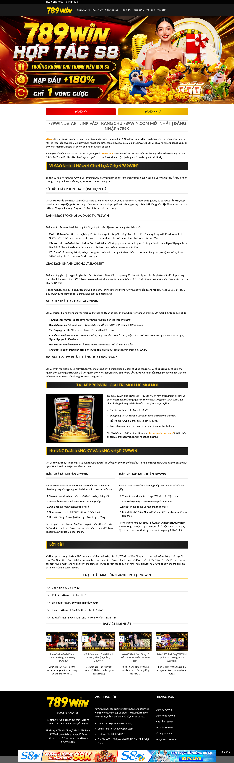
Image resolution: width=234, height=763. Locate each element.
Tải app (151, 10)
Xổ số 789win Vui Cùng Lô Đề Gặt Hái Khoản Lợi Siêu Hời (135, 657)
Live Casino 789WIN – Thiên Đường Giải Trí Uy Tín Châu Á (62, 657)
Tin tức (161, 10)
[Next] (189, 657)
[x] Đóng (225, 752)
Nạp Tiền (126, 10)
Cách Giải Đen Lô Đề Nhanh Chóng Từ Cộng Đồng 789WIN (98, 657)
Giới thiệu (52, 719)
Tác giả (76, 723)
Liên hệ (86, 719)
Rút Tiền (139, 10)
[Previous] (45, 657)
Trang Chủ (83, 10)
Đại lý (85, 723)
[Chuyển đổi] (49, 588)
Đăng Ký (97, 10)
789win (50, 139)
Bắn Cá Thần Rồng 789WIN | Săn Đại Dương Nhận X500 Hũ (172, 657)
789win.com (106, 153)
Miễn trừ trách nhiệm (60, 723)
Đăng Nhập (111, 10)
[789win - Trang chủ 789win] (59, 10)
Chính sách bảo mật (69, 719)
